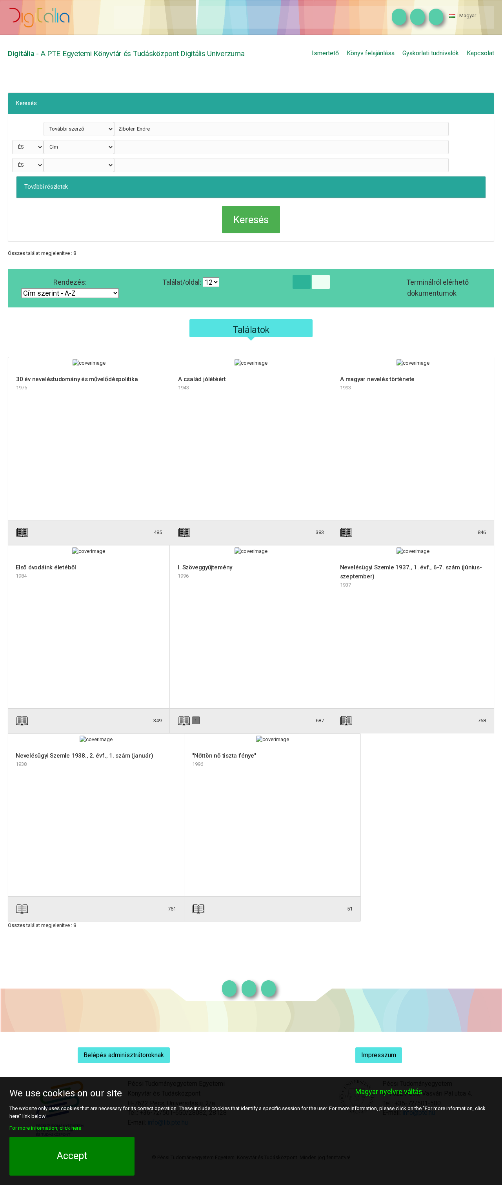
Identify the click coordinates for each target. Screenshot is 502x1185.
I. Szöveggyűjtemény (205, 567)
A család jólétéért (202, 379)
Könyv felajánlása (371, 53)
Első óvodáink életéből (46, 567)
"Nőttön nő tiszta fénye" (224, 755)
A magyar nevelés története (377, 379)
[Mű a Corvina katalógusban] (287, 532)
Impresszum (378, 1055)
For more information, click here (45, 1128)
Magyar (467, 15)
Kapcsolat (480, 53)
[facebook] (415, 17)
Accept (72, 1155)
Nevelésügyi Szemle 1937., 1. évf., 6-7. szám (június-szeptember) (411, 572)
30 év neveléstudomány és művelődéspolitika (77, 379)
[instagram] (397, 17)
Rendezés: (70, 282)
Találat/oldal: (182, 282)
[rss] (434, 17)
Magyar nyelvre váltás (388, 1091)
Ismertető (325, 53)
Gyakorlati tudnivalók (430, 53)
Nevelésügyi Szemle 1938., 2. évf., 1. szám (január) (84, 755)
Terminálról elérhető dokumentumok (437, 287)
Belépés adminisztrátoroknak (124, 1055)
